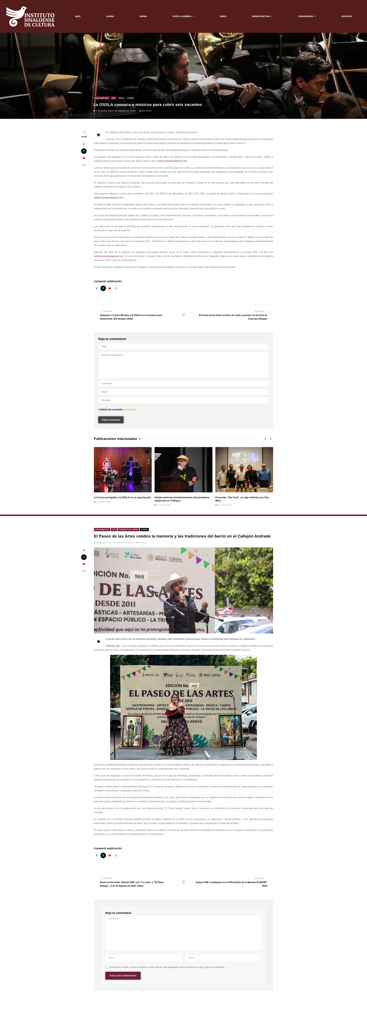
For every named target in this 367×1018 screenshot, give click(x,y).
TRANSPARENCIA (305, 16)
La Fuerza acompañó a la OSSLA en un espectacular (122, 497)
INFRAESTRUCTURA (261, 16)
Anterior (107, 311)
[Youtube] (84, 158)
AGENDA (110, 16)
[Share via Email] (84, 165)
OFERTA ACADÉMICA (181, 16)
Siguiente (259, 311)
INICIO (77, 16)
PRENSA (143, 16)
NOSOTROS (346, 16)
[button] (265, 438)
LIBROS (223, 16)
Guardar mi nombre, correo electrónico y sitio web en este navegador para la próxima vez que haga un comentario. (167, 967)
